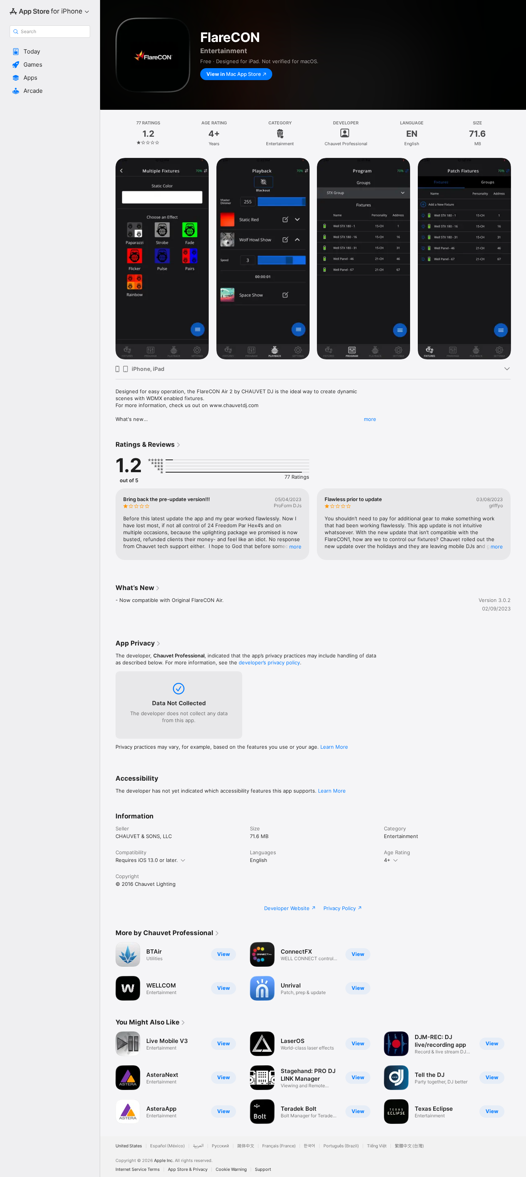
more (370, 419)
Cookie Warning (231, 1169)
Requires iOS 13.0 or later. (147, 860)
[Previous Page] (107, 524)
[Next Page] (518, 524)
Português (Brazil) (341, 1146)
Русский (220, 1146)
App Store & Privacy (188, 1169)
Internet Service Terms (138, 1169)
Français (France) (279, 1146)
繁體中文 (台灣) (409, 1146)
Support (263, 1169)
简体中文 (245, 1146)
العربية (198, 1146)
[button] (50, 51)
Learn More (334, 747)
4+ (387, 860)
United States (129, 1146)
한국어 (309, 1146)
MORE (295, 546)
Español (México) (167, 1146)
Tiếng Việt (377, 1146)
